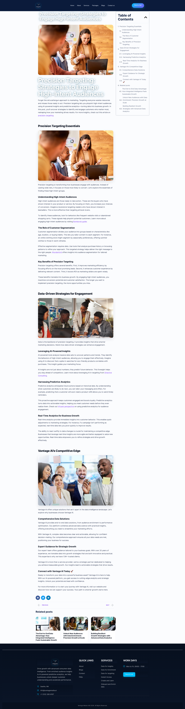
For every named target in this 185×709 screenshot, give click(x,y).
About (79, 5)
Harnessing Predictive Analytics (134, 57)
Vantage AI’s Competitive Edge (131, 67)
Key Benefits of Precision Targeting (131, 43)
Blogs (103, 5)
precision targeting (45, 115)
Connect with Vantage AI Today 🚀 (134, 80)
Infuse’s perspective (66, 406)
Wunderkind (57, 252)
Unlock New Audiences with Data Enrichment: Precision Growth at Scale (74, 635)
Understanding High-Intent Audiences (131, 31)
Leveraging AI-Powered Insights (134, 54)
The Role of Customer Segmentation (130, 37)
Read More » (39, 642)
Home (72, 5)
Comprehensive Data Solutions (133, 70)
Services (86, 5)
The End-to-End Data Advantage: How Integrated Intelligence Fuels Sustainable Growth (46, 636)
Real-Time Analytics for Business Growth (135, 62)
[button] (38, 598)
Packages (95, 5)
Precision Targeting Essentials (130, 26)
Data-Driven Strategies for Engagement (129, 49)
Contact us (111, 5)
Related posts (125, 85)
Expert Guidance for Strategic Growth (134, 74)
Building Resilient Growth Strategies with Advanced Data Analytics (101, 635)
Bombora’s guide (80, 222)
